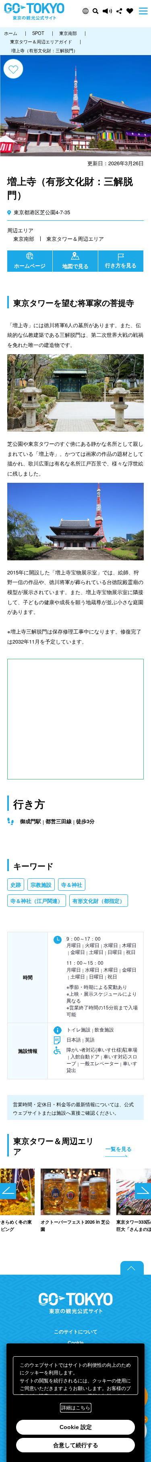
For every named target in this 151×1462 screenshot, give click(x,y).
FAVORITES (129, 11)
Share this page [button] (119, 11)
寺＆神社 (71, 884)
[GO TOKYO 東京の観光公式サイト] (34, 11)
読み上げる (107, 11)
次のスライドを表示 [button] (143, 1191)
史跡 (15, 884)
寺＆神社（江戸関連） (36, 900)
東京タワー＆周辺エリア (75, 238)
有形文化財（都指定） (98, 900)
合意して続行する (75, 1445)
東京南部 (23, 238)
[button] (86, 11)
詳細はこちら (75, 1408)
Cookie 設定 (76, 1427)
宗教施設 (41, 884)
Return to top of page (132, 1268)
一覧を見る (118, 1148)
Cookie (76, 1342)
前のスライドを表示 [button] (8, 1191)
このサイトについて (75, 1331)
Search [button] (96, 11)
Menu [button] (143, 11)
